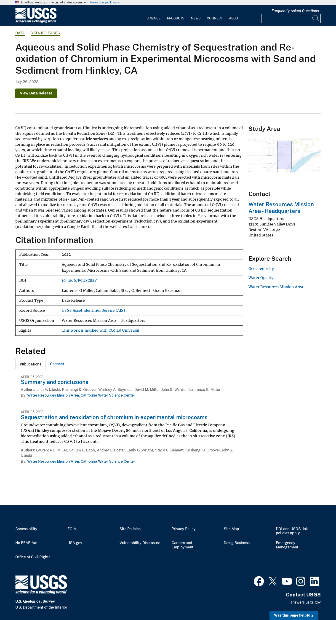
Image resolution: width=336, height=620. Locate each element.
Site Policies (130, 529)
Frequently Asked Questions (295, 11)
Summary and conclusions (54, 382)
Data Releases (45, 33)
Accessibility (26, 529)
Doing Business (237, 543)
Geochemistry (261, 268)
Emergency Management (287, 545)
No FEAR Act (26, 543)
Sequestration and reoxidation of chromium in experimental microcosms (114, 417)
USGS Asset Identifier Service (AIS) (93, 310)
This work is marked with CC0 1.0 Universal (100, 330)
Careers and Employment (182, 545)
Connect (215, 18)
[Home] (35, 22)
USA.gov (74, 543)
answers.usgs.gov (306, 602)
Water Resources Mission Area (53, 395)
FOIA (71, 529)
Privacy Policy (184, 529)
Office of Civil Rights (32, 557)
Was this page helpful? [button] (294, 615)
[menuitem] (153, 15)
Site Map (231, 529)
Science (154, 18)
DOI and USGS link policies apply (292, 531)
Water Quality (260, 277)
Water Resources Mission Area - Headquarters (281, 207)
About (234, 18)
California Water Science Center (108, 395)
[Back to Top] (319, 603)
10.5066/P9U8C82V (79, 280)
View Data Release (36, 93)
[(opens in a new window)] (259, 580)
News (195, 18)
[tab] (30, 364)
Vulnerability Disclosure (140, 543)
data (20, 33)
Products (175, 18)
